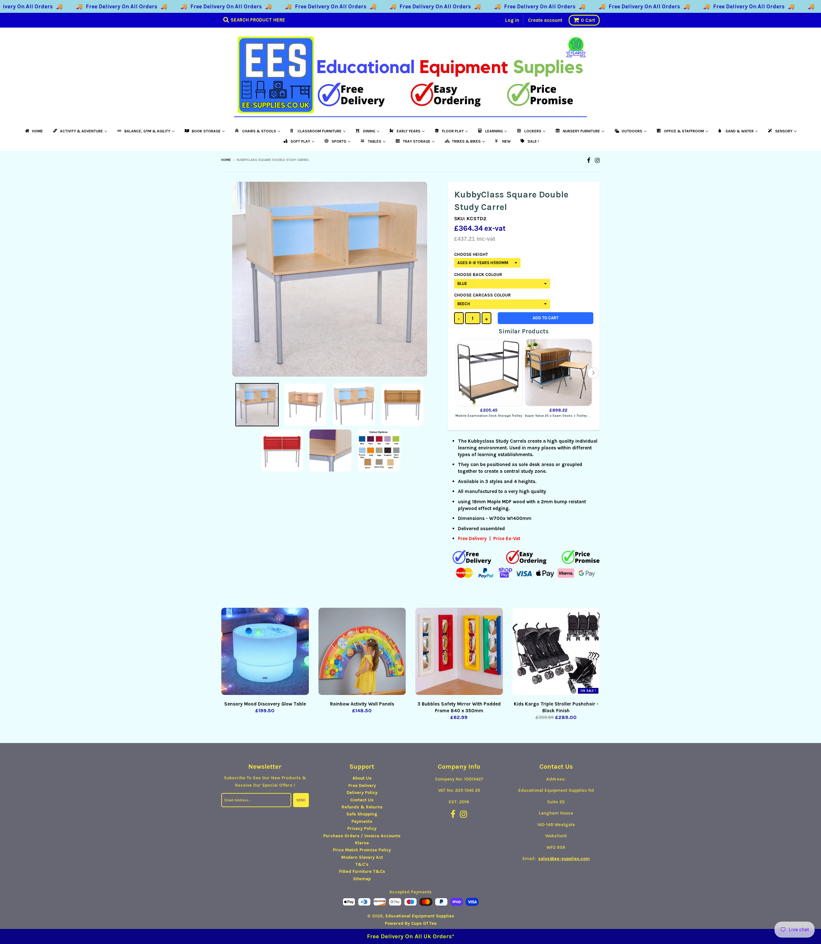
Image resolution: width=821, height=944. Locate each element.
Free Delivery (362, 785)
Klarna (362, 843)
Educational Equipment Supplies (419, 916)
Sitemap (362, 878)
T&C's (361, 864)
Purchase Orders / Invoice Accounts (362, 836)
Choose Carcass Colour (482, 295)
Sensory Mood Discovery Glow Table (265, 704)
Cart (588, 20)
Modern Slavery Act (362, 857)
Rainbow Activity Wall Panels (362, 704)
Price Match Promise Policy (362, 850)
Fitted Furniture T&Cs (362, 871)
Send (301, 800)
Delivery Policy (362, 792)
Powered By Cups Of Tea (410, 923)
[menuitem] (33, 131)
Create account (545, 20)
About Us (362, 778)
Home (226, 160)
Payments (361, 821)
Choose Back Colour (478, 274)
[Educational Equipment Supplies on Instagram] (597, 160)
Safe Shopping (361, 814)
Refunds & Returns (362, 807)
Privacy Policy (362, 828)
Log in (512, 20)
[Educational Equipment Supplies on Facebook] (588, 160)
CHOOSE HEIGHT (471, 254)
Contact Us (362, 800)
